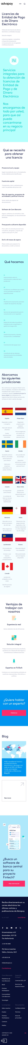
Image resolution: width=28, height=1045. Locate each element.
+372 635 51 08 (6, 957)
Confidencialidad (20, 1008)
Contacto (4, 1021)
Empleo (4, 1012)
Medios (4, 1025)
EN (25, 1033)
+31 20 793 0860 (6, 944)
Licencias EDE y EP (20, 980)
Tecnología (5, 1000)
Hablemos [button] (14, 713)
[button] (7, 424)
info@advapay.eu (7, 963)
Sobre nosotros (6, 1008)
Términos (17, 1012)
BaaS (3, 984)
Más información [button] (14, 883)
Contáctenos (6, 968)
